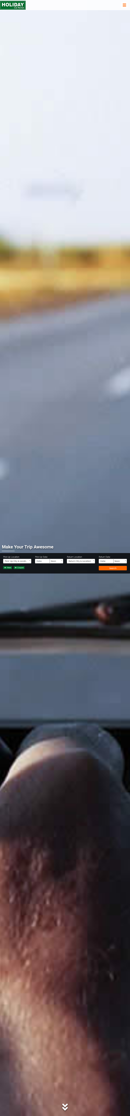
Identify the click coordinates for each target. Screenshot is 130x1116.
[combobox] (17, 561)
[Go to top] (124, 1110)
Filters (8, 568)
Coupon (20, 568)
